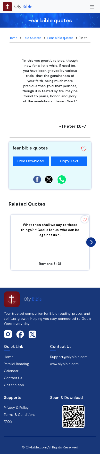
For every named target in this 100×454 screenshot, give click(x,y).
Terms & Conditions (19, 414)
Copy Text (69, 160)
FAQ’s (8, 421)
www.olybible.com (64, 364)
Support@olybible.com (69, 357)
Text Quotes (32, 38)
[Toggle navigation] (91, 6)
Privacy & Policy (16, 407)
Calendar (11, 371)
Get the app (14, 385)
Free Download (30, 161)
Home (13, 38)
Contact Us (13, 378)
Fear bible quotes (60, 38)
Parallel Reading (16, 364)
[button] (83, 149)
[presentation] (89, 241)
